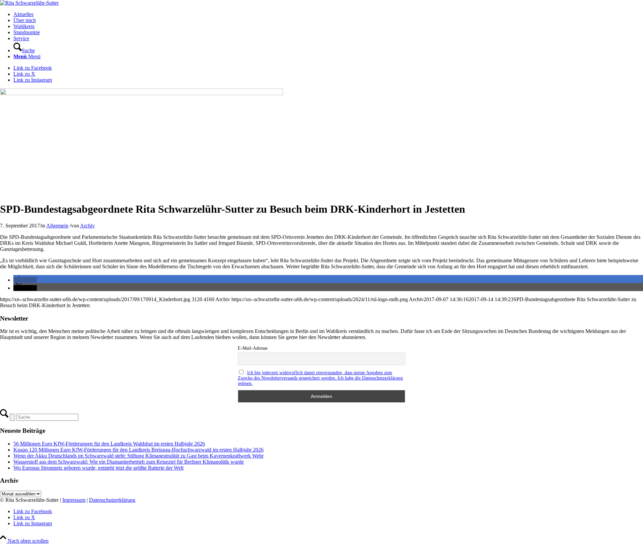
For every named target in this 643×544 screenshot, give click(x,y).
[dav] (141, 93)
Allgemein (57, 225)
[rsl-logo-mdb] (29, 3)
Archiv (87, 225)
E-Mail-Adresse (253, 348)
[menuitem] (328, 14)
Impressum (73, 500)
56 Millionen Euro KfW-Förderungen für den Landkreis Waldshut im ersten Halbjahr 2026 (109, 444)
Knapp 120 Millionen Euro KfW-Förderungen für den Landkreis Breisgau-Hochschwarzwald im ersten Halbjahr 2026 (138, 450)
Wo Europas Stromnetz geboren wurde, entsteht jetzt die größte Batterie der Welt (98, 468)
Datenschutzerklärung (112, 500)
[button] (25, 280)
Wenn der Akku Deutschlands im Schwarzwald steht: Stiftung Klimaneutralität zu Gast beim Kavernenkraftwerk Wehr (138, 456)
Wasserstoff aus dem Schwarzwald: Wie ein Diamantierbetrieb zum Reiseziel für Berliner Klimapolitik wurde (128, 462)
